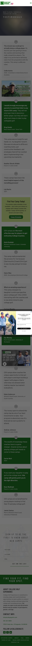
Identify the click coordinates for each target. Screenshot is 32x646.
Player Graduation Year (21, 324)
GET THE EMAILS (24, 328)
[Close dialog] (31, 312)
